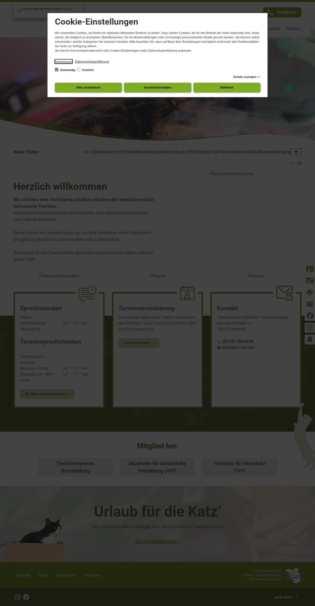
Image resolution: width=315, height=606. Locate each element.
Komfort (87, 70)
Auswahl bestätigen (157, 87)
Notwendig (68, 70)
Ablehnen (226, 87)
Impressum (63, 61)
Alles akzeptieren (88, 87)
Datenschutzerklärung (92, 61)
